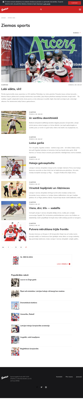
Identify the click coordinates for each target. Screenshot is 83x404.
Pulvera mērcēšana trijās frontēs (49, 229)
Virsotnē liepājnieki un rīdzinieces (49, 188)
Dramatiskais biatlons (28, 303)
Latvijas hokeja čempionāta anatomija (35, 326)
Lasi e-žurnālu (62, 264)
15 (16, 247)
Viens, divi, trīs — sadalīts (44, 208)
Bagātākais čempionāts (29, 349)
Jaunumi (79, 377)
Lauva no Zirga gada (28, 280)
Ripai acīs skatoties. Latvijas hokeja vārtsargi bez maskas (42, 291)
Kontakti (59, 377)
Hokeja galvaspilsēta (41, 163)
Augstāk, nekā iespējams (30, 337)
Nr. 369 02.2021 (26, 257)
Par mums (69, 377)
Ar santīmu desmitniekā (43, 118)
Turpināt (74, 3)
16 (21, 247)
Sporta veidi (11, 17)
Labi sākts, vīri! (11, 89)
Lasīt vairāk (46, 4)
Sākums (3, 17)
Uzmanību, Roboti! (27, 314)
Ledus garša (36, 143)
